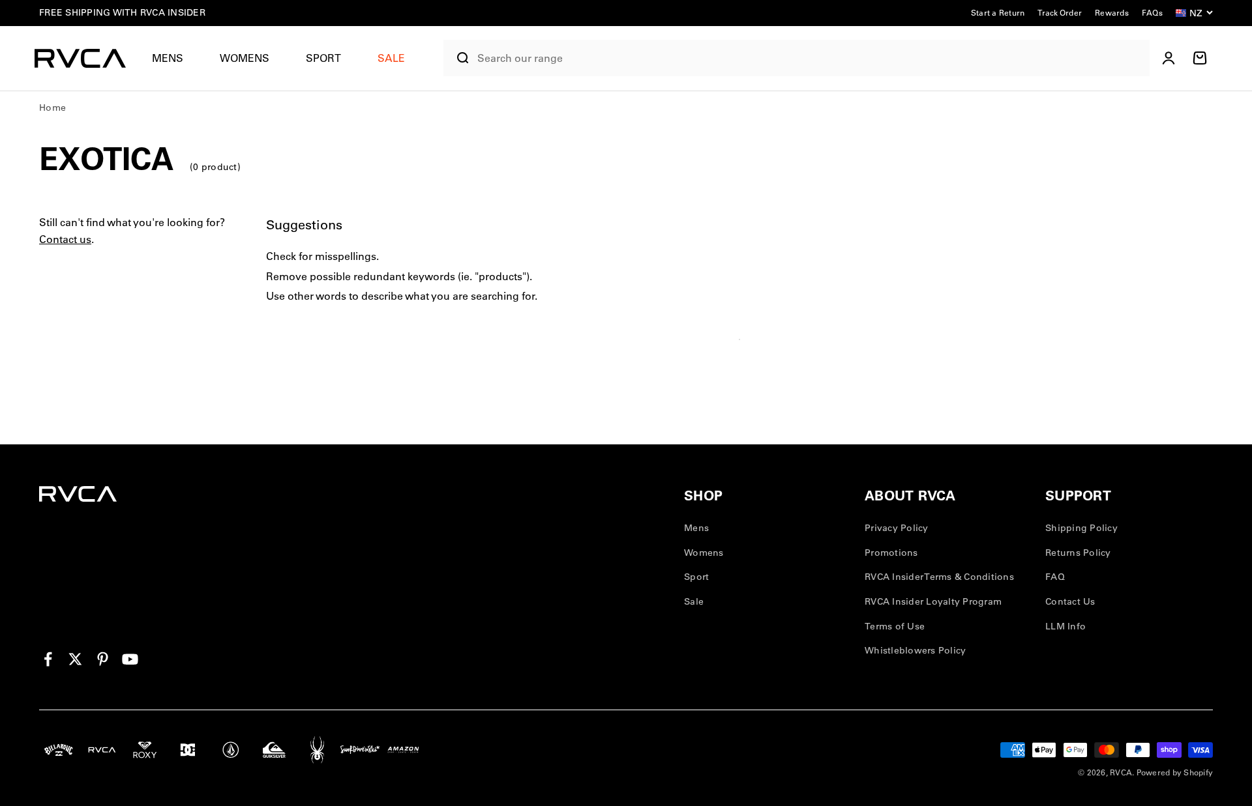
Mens (167, 58)
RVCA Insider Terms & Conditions (939, 577)
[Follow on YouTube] (130, 659)
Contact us (65, 239)
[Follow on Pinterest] (103, 659)
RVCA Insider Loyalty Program (933, 601)
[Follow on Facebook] (48, 659)
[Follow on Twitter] (75, 659)
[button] (173, 58)
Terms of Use (895, 626)
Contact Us (1070, 601)
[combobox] (810, 58)
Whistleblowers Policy (915, 650)
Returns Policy (1078, 552)
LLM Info (1065, 626)
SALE (391, 58)
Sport (323, 58)
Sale (694, 601)
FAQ (1055, 577)
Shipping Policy (1081, 528)
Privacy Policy (897, 528)
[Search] (457, 58)
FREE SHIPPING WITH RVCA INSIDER (122, 12)
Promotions (891, 552)
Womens (244, 58)
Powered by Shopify (1175, 772)
